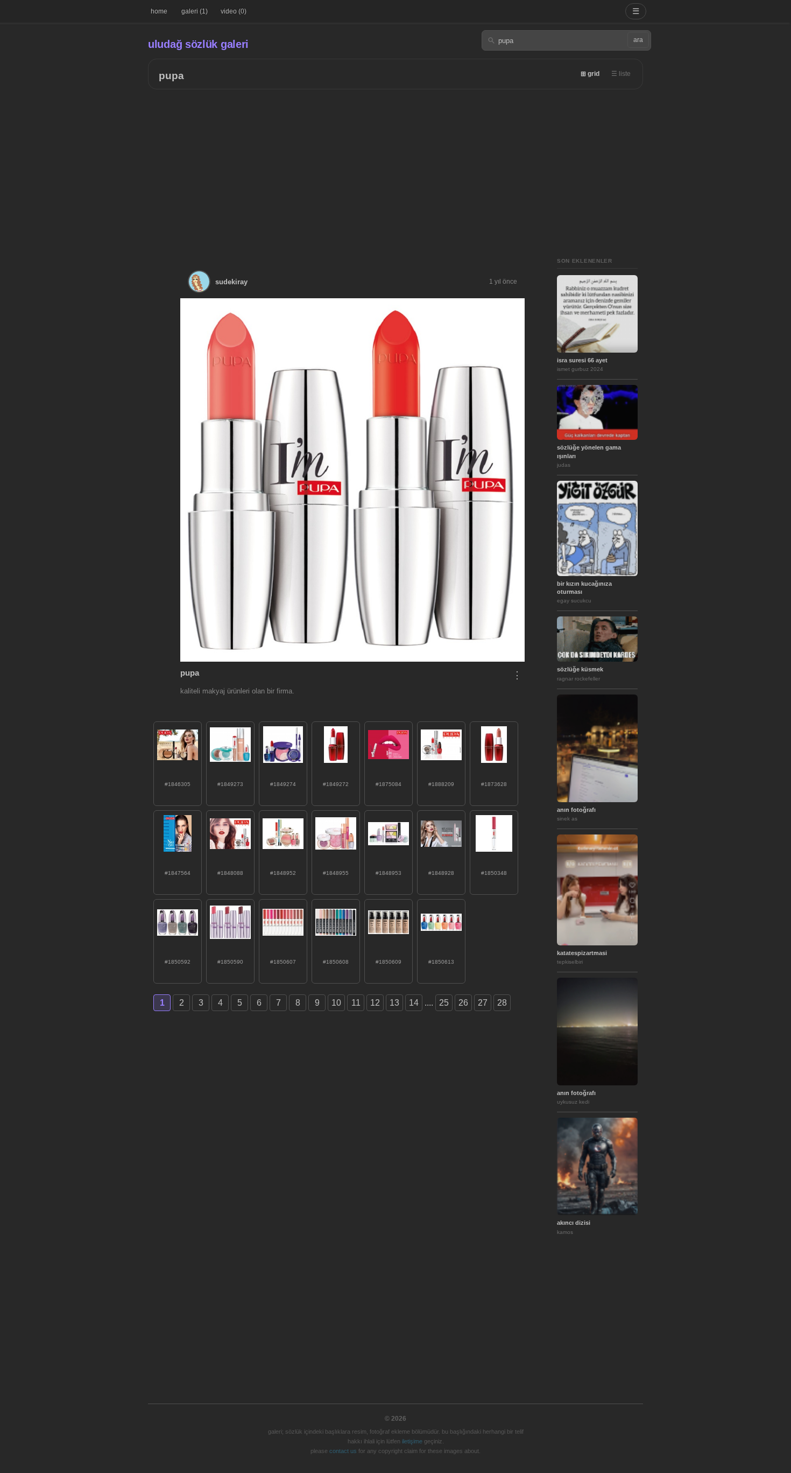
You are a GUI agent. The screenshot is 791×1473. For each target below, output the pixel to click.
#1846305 (177, 784)
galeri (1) (194, 11)
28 (502, 1002)
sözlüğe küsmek (580, 669)
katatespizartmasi (582, 953)
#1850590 (230, 962)
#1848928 (441, 873)
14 (414, 1002)
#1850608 (336, 962)
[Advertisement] (395, 170)
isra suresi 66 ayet (582, 360)
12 (375, 1002)
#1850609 (388, 962)
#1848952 (283, 873)
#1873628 (494, 784)
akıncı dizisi (573, 1222)
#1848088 (230, 873)
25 (444, 1002)
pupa (171, 75)
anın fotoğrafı (576, 809)
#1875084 (388, 784)
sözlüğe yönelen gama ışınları (589, 451)
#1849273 (230, 784)
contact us (343, 1451)
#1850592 (177, 962)
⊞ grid (590, 74)
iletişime (412, 1441)
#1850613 (441, 962)
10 (336, 1002)
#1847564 (177, 873)
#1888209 (441, 784)
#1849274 (283, 784)
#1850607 (283, 962)
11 (356, 1002)
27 (483, 1002)
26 (463, 1002)
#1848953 (388, 873)
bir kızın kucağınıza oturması (584, 587)
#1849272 (336, 784)
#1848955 (336, 873)
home (159, 11)
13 (394, 1002)
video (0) (233, 11)
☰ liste (621, 74)
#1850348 (494, 873)
